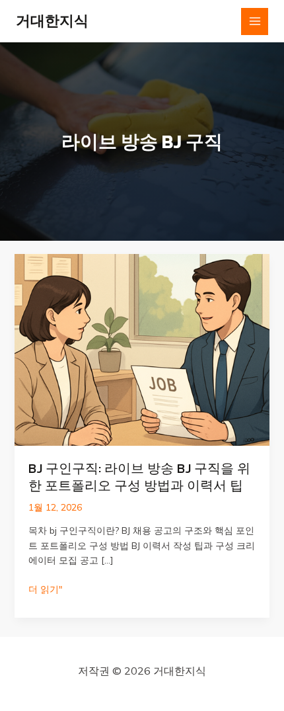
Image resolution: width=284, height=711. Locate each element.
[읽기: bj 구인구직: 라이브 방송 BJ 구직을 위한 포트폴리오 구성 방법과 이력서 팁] (142, 349)
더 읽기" (45, 590)
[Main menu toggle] (254, 21)
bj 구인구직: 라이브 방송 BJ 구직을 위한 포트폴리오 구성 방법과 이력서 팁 (139, 476)
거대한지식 (52, 21)
